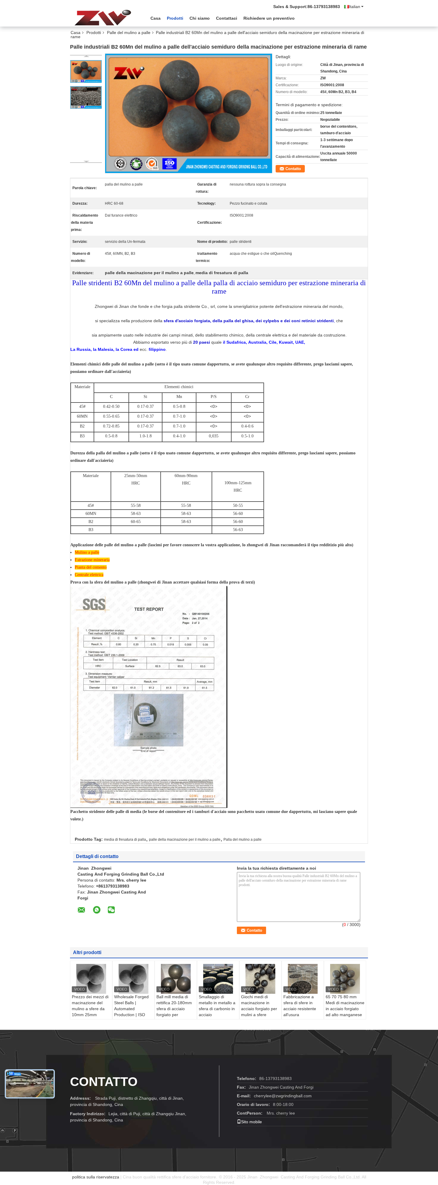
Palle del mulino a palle (128, 32)
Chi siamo (200, 18)
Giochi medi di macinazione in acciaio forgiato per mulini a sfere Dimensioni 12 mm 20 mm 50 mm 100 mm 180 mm (259, 1014)
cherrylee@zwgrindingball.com (283, 1095)
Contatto (293, 168)
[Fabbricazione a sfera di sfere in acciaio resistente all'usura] (303, 979)
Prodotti (175, 18)
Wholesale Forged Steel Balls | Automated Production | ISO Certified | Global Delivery (131, 1011)
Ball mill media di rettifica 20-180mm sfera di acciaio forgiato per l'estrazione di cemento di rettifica (174, 1011)
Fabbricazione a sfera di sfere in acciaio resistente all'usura (299, 1005)
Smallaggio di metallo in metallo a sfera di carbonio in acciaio (217, 1005)
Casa (155, 18)
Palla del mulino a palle (242, 839)
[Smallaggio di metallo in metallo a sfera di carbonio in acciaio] (218, 979)
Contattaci (226, 18)
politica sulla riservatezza (95, 1177)
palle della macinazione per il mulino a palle (184, 839)
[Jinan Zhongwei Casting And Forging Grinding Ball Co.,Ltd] (103, 18)
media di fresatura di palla (125, 839)
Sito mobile (251, 1121)
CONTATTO (104, 1082)
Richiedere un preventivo (269, 18)
